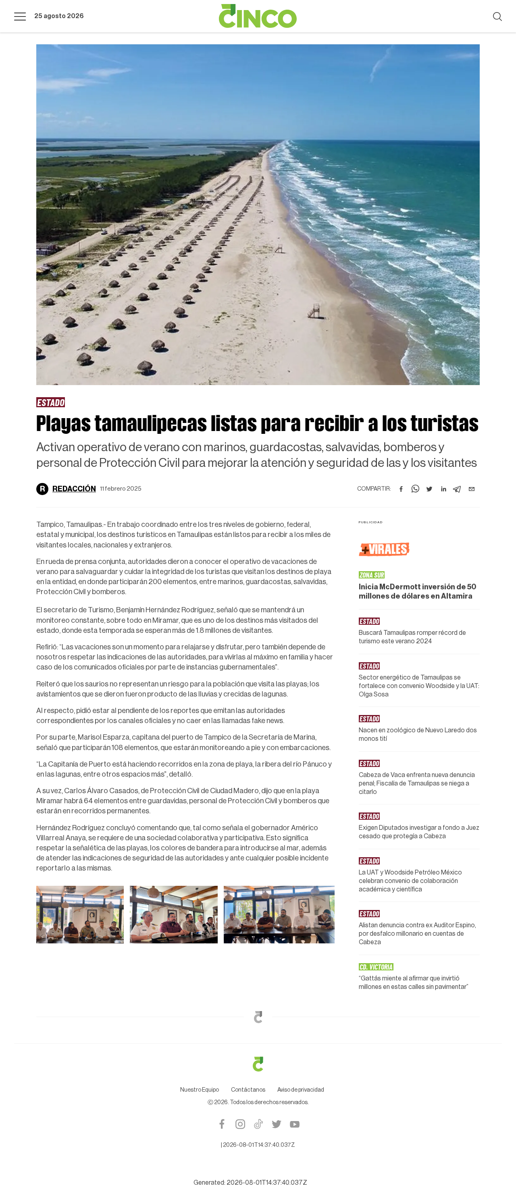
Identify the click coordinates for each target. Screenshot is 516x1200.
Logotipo (258, 16)
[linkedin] (443, 489)
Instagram (240, 1124)
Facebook (222, 1124)
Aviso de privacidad (300, 1090)
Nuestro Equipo (199, 1090)
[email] (472, 489)
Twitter (276, 1124)
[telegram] (458, 489)
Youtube (294, 1124)
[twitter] (429, 489)
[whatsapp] (415, 489)
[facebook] (401, 489)
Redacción (74, 489)
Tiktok (258, 1124)
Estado (50, 402)
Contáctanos (248, 1090)
